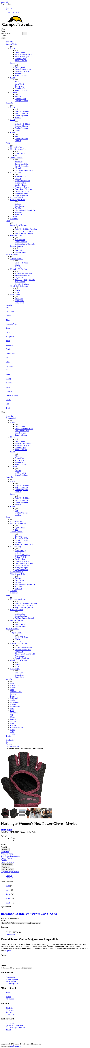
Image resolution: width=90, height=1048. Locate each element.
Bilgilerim (9, 1008)
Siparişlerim (10, 1012)
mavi (7, 890)
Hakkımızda (10, 977)
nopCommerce (15, 1046)
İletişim (8, 993)
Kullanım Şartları (12, 984)
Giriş (7, 10)
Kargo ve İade (11, 981)
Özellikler (9, 878)
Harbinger (6, 829)
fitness (8, 894)
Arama (8, 1030)
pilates (8, 898)
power (8, 903)
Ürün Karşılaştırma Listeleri (16, 1027)
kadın (8, 886)
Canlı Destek (10, 934)
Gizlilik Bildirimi (12, 979)
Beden (3, 836)
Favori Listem (11, 1014)
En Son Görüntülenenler (15, 1025)
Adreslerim (10, 1010)
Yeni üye (9, 8)
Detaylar (9, 876)
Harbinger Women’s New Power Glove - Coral (29, 913)
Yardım (8, 997)
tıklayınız (7, 951)
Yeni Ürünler (10, 1023)
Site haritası (10, 999)
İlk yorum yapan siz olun (10, 872)
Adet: (3, 847)
